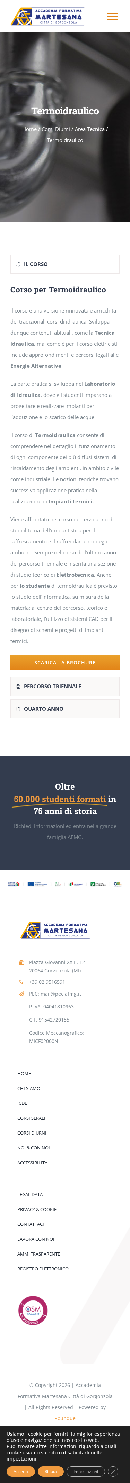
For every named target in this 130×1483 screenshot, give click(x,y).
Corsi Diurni (56, 128)
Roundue (65, 1418)
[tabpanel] (65, 477)
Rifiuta (51, 1471)
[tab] (65, 264)
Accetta (21, 1471)
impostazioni (21, 1459)
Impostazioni (85, 1471)
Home (29, 128)
